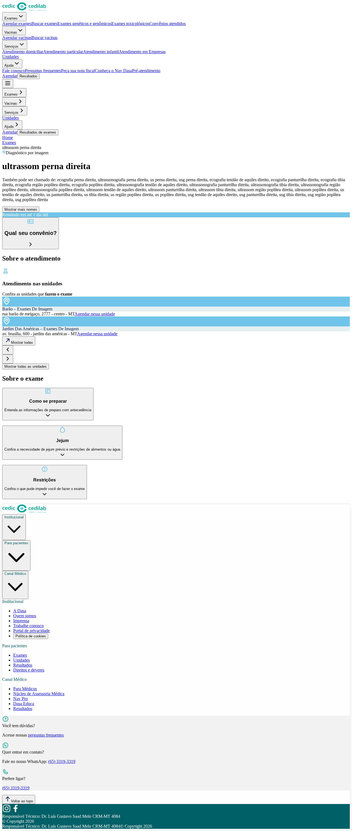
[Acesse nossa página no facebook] (15, 811)
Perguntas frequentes (43, 70)
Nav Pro (20, 698)
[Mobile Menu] (7, 83)
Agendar (9, 76)
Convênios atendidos (167, 23)
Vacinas (10, 32)
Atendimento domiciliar (22, 51)
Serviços (11, 46)
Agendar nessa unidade (95, 314)
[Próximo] (7, 359)
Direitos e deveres (28, 670)
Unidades (10, 56)
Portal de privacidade (31, 630)
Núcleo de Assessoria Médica (38, 693)
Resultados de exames (38, 132)
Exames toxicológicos (130, 23)
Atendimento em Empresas (142, 51)
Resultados (28, 76)
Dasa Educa (23, 703)
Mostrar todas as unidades (25, 366)
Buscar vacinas (44, 37)
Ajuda (8, 65)
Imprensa (21, 620)
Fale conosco (13, 70)
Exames (11, 18)
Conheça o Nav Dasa (113, 70)
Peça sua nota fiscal (78, 70)
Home (7, 137)
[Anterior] (7, 349)
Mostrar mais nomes (20, 209)
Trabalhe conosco (28, 625)
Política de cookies (30, 636)
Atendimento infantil (101, 51)
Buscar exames (44, 23)
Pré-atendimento (146, 70)
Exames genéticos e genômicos (84, 23)
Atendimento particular (63, 51)
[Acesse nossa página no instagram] (6, 811)
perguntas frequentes (46, 735)
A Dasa (19, 610)
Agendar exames (16, 23)
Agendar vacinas (16, 37)
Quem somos (24, 615)
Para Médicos (25, 688)
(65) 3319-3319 (61, 761)
